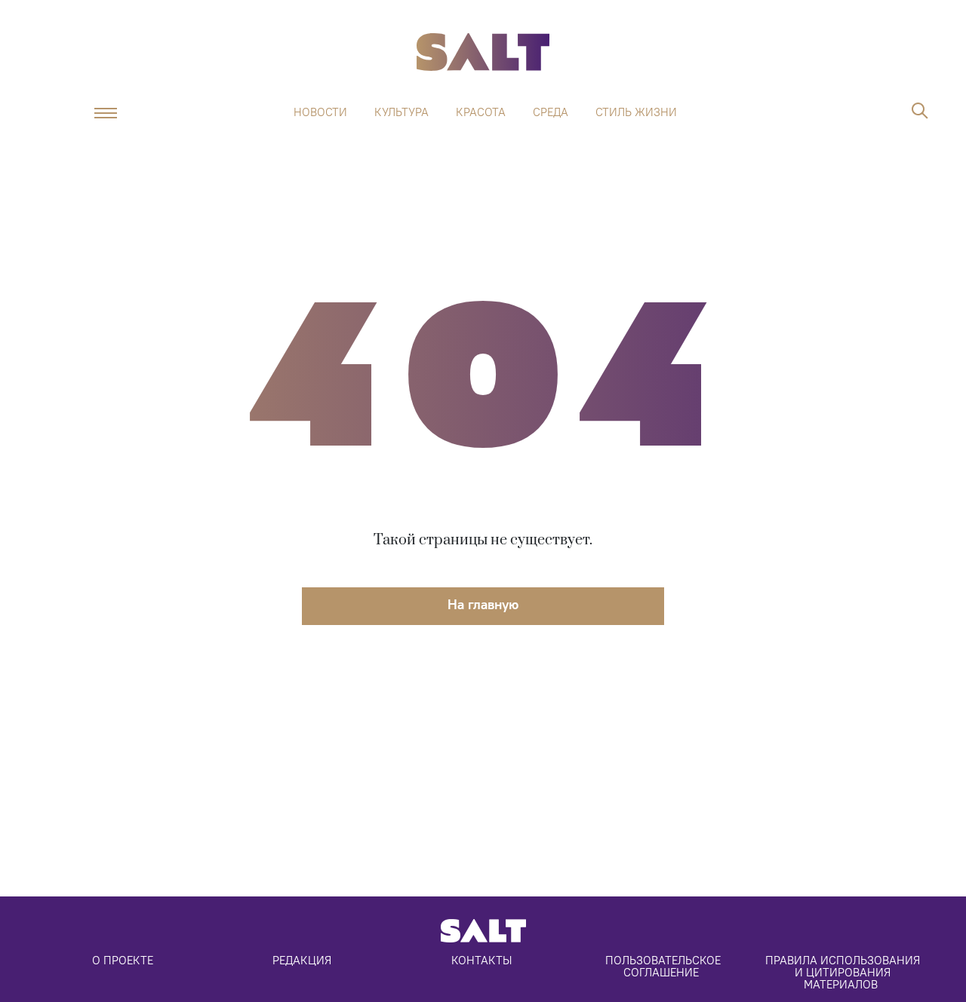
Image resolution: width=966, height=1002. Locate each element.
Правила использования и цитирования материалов (844, 972)
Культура (401, 112)
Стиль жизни (636, 112)
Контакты (481, 960)
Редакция (301, 960)
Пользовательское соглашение (664, 966)
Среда (550, 112)
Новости (320, 112)
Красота (481, 112)
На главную (483, 604)
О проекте (122, 960)
